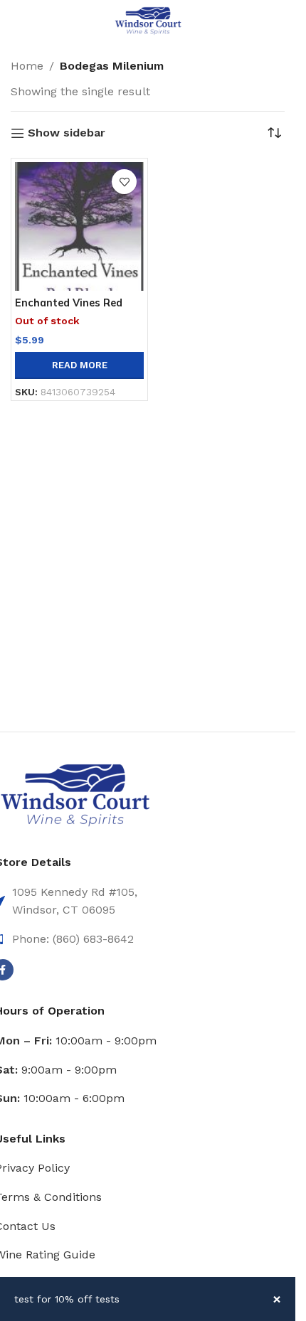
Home (27, 66)
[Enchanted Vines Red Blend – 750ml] (79, 226)
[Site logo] (148, 20)
